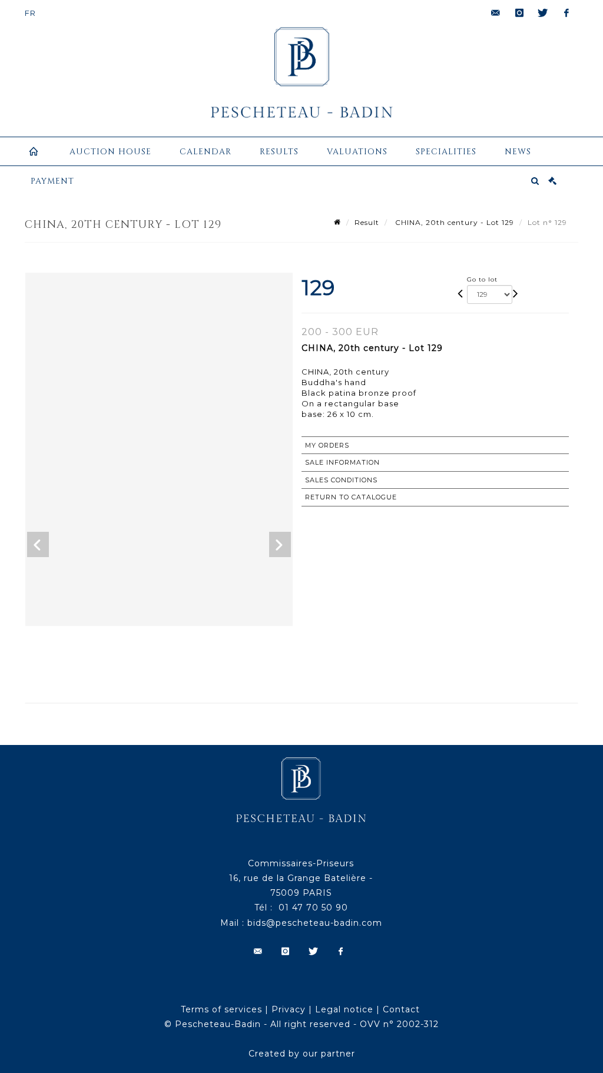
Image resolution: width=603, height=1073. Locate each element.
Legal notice (344, 1009)
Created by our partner (302, 1053)
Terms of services (221, 1009)
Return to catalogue (351, 497)
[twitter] (543, 13)
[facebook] (566, 13)
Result (366, 222)
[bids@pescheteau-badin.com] (496, 13)
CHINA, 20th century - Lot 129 (453, 222)
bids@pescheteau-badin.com (314, 923)
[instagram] (519, 13)
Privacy (288, 1009)
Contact (401, 1009)
